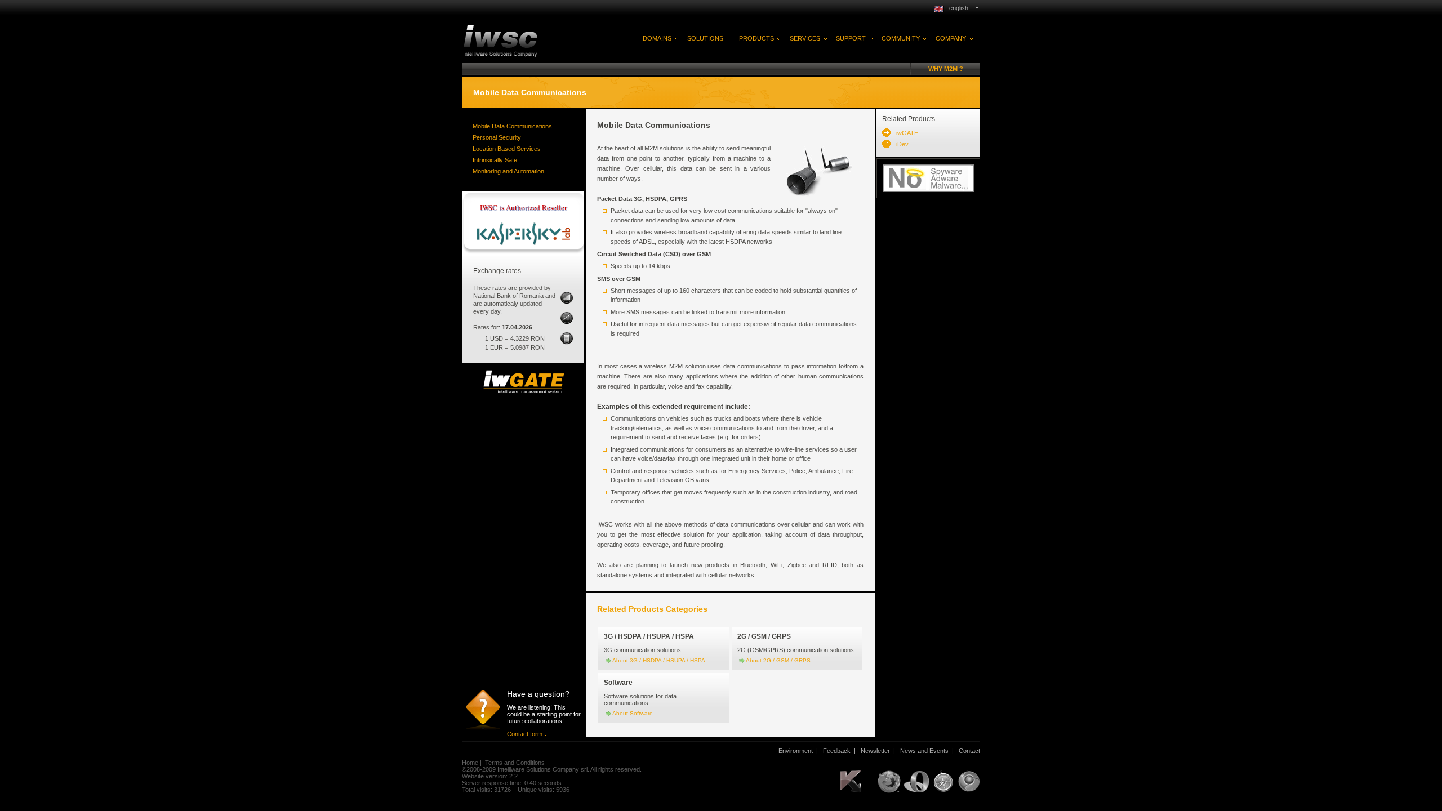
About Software (632, 713)
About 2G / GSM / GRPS (778, 660)
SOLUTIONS (705, 38)
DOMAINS (657, 38)
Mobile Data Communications (512, 126)
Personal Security (497, 137)
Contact (969, 750)
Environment (795, 750)
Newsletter (875, 750)
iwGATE (907, 133)
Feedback (837, 750)
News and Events (924, 750)
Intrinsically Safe (495, 160)
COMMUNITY (901, 38)
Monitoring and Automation (508, 171)
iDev (902, 144)
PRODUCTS (756, 38)
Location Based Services (507, 148)
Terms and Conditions (515, 762)
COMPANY (951, 38)
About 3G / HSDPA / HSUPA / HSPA (658, 660)
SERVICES (805, 38)
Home (470, 762)
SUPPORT (851, 38)
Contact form (524, 733)
